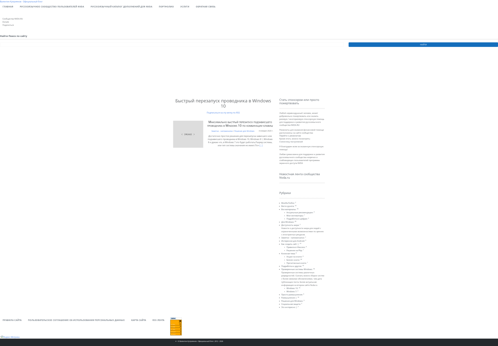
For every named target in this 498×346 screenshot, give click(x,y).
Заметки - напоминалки (222, 131)
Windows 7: (292, 291)
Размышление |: (290, 297)
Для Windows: (288, 222)
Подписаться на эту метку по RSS (223, 112)
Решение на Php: (295, 250)
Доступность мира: (290, 225)
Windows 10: (293, 288)
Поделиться (8, 25)
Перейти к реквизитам (290, 135)
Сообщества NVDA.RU (12, 18)
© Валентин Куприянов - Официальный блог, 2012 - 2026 (200, 341)
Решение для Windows (244, 131)
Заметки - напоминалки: (293, 237)
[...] (261, 145)
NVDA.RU (295, 125)
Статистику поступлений (291, 141)
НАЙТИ (423, 44)
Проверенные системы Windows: (298, 269)
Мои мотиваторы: (295, 215)
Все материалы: (289, 209)
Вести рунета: (288, 206)
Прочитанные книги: (297, 263)
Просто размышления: (292, 294)
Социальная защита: (291, 304)
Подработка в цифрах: (297, 218)
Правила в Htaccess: (296, 247)
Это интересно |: (290, 307)
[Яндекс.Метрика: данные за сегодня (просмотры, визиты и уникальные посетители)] (10, 337)
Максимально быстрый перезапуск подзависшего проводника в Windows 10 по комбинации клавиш (240, 124)
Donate (5, 22)
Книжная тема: (289, 253)
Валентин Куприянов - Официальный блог (21, 1)
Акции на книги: (294, 256)
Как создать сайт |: (291, 244)
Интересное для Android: (293, 241)
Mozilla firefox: (288, 203)
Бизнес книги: (294, 260)
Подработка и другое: (292, 266)
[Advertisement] (78, 76)
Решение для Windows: (292, 301)
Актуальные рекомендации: (300, 212)
